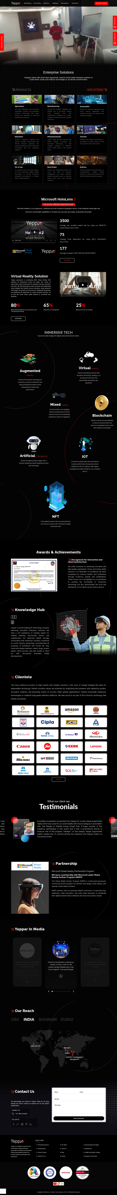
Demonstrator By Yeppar (92, 1145)
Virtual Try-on (42, 1156)
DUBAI (67, 1019)
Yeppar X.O (46, 3)
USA (15, 1019)
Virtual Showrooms (43, 1145)
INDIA (29, 1019)
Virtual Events (42, 1148)
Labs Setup (75, 3)
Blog (62, 1152)
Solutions (36, 3)
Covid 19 (63, 1148)
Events (63, 1156)
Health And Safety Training (92, 1152)
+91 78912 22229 (21, 1114)
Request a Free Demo (91, 1156)
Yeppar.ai (55, 3)
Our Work (64, 1145)
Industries (27, 3)
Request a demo (101, 3)
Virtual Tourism (42, 1152)
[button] (49, 991)
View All (58, 779)
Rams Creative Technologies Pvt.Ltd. (57, 1192)
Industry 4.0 (64, 3)
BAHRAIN (48, 1019)
